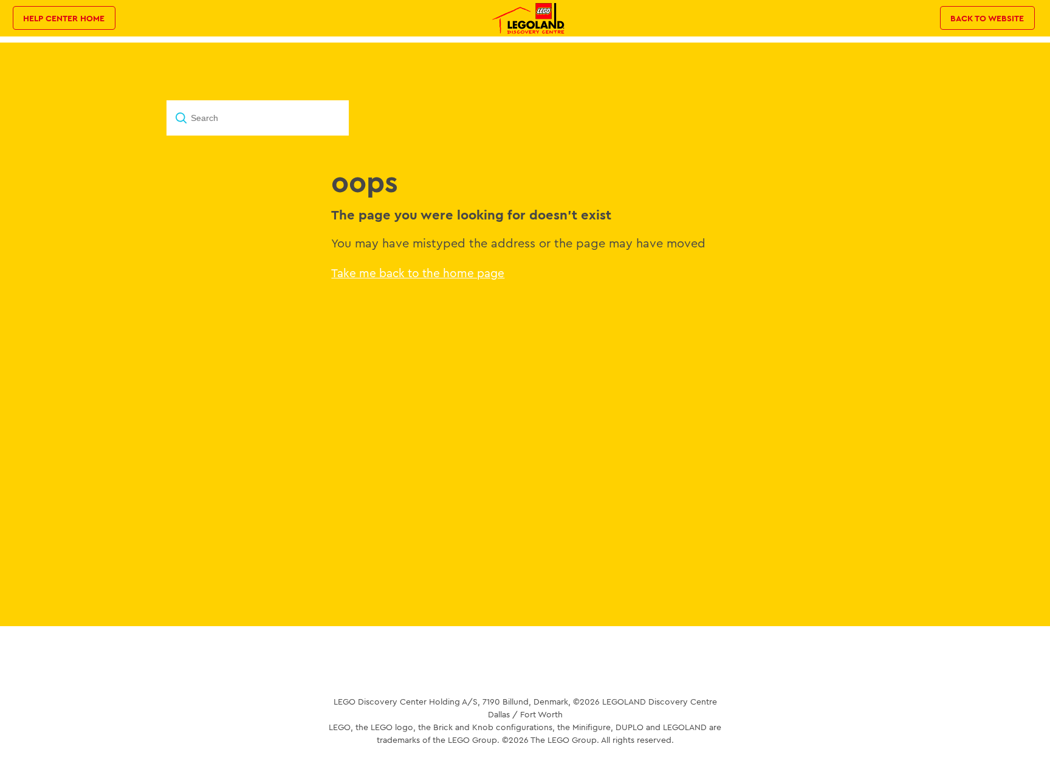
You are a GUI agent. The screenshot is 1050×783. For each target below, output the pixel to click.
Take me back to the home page (417, 273)
